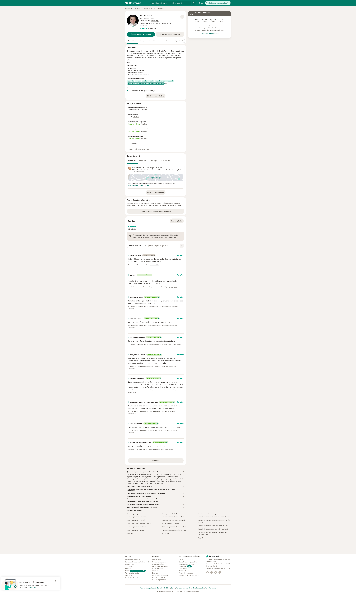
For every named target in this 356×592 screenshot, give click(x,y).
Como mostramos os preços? (139, 149)
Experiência (132, 41)
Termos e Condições (132, 573)
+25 (166, 84)
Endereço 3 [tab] (154, 161)
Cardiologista (138, 8)
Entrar (201, 3)
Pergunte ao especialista (160, 566)
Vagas (135, 571)
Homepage (128, 8)
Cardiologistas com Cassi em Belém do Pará (213, 526)
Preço (181, 560)
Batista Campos (172, 170)
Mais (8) (129, 533)
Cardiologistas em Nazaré (136, 520)
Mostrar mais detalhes (156, 96)
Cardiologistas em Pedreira (136, 527)
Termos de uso (184, 571)
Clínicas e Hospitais (159, 562)
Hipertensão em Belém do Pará (173, 517)
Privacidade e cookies (132, 560)
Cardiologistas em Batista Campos (139, 523)
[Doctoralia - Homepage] (137, 3)
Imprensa (128, 575)
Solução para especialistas (188, 562)
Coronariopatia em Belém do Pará (174, 527)
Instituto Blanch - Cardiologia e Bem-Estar (147, 168)
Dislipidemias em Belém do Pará (173, 520)
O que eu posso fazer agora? (138, 186)
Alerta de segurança (186, 573)
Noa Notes (185, 566)
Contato (128, 569)
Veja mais (159, 461)
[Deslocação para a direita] (184, 41)
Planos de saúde (166, 41)
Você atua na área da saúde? (217, 3)
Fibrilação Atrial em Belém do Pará (174, 530)
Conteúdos (183, 569)
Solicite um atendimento (209, 33)
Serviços (143, 41)
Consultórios (153, 41)
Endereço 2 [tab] (143, 161)
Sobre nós (128, 566)
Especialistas (156, 560)
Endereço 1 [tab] (132, 161)
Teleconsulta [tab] (165, 161)
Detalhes (144, 109)
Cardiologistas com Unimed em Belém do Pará (214, 517)
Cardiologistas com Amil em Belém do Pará (213, 529)
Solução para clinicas (186, 564)
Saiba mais (32, 587)
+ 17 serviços (132, 143)
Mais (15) (165, 533)
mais (128, 62)
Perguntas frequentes (160, 575)
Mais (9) (200, 538)
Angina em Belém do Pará (171, 523)
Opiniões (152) (180, 41)
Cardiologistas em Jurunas (136, 530)
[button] (141, 34)
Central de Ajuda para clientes (189, 575)
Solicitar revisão (154, 265)
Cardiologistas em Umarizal (136, 517)
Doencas (155, 573)
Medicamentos (157, 569)
